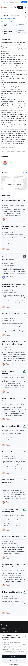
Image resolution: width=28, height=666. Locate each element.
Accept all (14, 656)
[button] (25, 15)
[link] (14, 163)
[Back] (2, 11)
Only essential (14, 661)
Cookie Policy (13, 653)
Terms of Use (4, 631)
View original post (16, 151)
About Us (3, 628)
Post (20, 7)
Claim (23, 151)
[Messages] (14, 7)
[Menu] (25, 7)
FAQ (15, 631)
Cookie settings (14, 664)
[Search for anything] (10, 7)
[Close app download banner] (1, 2)
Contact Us (17, 628)
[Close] (25, 636)
